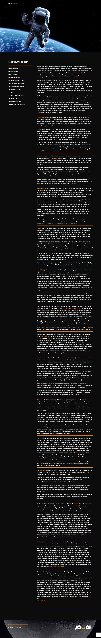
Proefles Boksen (14, 98)
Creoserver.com (42, 358)
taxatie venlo (44, 470)
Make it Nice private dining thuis (71, 308)
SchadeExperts (41, 461)
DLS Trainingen (45, 336)
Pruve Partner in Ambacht (17, 86)
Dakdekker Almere (15, 101)
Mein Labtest (13, 74)
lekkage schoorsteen (79, 453)
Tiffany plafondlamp (46, 270)
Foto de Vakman (14, 89)
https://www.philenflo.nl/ (17, 83)
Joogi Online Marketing (16, 95)
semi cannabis (42, 117)
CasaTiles (40, 400)
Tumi (10, 92)
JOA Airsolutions (14, 77)
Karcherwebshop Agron (53, 158)
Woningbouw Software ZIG (17, 80)
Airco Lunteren (13, 71)
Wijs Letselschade (42, 188)
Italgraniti (40, 228)
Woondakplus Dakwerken (57, 567)
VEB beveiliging (41, 601)
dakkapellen (77, 504)
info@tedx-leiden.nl (14, 627)
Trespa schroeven (81, 75)
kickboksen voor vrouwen (17, 104)
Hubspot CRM (13, 68)
